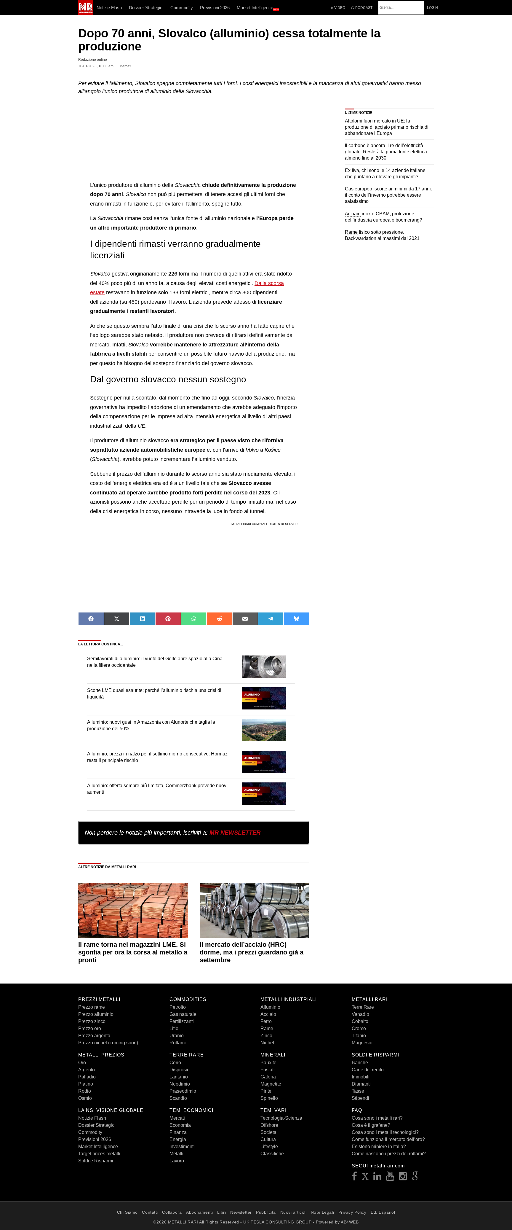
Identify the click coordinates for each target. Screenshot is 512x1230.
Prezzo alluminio (95, 1014)
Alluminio (270, 1007)
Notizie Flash (109, 7)
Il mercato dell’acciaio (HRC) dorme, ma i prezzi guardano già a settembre (251, 952)
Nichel (267, 1042)
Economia (180, 1125)
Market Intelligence (258, 8)
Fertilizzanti (181, 1021)
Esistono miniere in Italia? (379, 1146)
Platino (85, 1083)
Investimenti (182, 1146)
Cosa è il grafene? (371, 1125)
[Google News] (415, 1177)
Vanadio (360, 1014)
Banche (360, 1062)
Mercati (177, 1118)
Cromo (359, 1028)
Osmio (85, 1098)
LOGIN (432, 8)
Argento (86, 1069)
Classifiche (272, 1153)
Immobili (360, 1076)
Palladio (87, 1076)
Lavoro (176, 1160)
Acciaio (268, 1014)
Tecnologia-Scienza (281, 1118)
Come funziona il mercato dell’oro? (388, 1139)
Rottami (177, 1042)
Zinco (266, 1035)
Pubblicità (266, 1212)
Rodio (84, 1091)
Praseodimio (182, 1091)
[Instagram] (403, 1177)
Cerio (175, 1062)
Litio (173, 1028)
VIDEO (339, 8)
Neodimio (179, 1083)
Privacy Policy (352, 1212)
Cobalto (360, 1021)
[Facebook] (354, 1177)
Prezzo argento (94, 1035)
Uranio (176, 1035)
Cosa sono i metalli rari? (377, 1118)
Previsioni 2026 (215, 7)
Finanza (178, 1132)
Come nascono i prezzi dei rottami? (389, 1153)
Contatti (150, 1212)
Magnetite (270, 1083)
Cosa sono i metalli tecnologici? (385, 1132)
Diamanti (361, 1083)
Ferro (266, 1021)
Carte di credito (368, 1069)
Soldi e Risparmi (95, 1160)
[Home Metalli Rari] (85, 13)
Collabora (172, 1212)
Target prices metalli (99, 1153)
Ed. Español (383, 1212)
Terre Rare (363, 1007)
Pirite (265, 1091)
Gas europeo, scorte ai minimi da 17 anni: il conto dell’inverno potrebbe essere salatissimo (388, 195)
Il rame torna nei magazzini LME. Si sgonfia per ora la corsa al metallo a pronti (132, 952)
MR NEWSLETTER (234, 832)
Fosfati (267, 1069)
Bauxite (268, 1062)
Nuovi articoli (293, 1212)
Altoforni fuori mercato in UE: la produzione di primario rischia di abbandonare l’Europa (386, 127)
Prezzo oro (89, 1028)
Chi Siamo (127, 1212)
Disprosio (179, 1069)
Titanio (359, 1035)
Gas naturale (182, 1014)
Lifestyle (269, 1146)
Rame (266, 1028)
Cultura (268, 1139)
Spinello (269, 1098)
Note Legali (322, 1212)
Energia (177, 1139)
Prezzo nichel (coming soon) (108, 1042)
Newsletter (241, 1212)
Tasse (358, 1091)
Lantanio (178, 1076)
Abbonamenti (199, 1212)
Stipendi (360, 1098)
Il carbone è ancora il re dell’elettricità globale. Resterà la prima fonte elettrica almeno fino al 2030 (386, 151)
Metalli (176, 1153)
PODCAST (363, 8)
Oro (82, 1062)
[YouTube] (390, 1177)
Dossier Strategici (146, 7)
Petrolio (177, 1007)
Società (268, 1132)
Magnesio (362, 1042)
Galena (268, 1076)
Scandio (178, 1098)
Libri (221, 1212)
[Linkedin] (377, 1177)
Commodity (181, 7)
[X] (365, 1177)
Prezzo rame (91, 1007)
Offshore (269, 1125)
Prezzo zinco (91, 1021)
